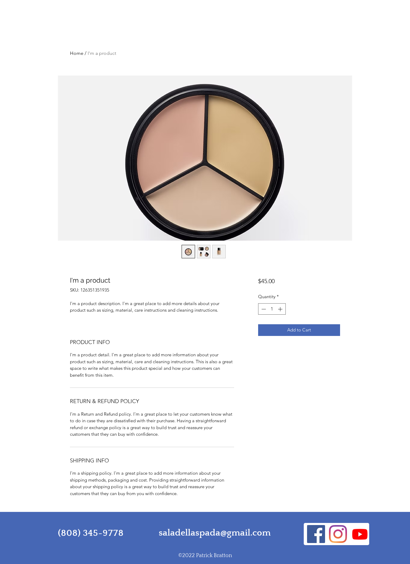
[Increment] (281, 309)
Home (76, 53)
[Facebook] (316, 534)
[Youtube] (360, 534)
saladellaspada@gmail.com (215, 533)
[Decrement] (263, 309)
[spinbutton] (272, 309)
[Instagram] (338, 534)
